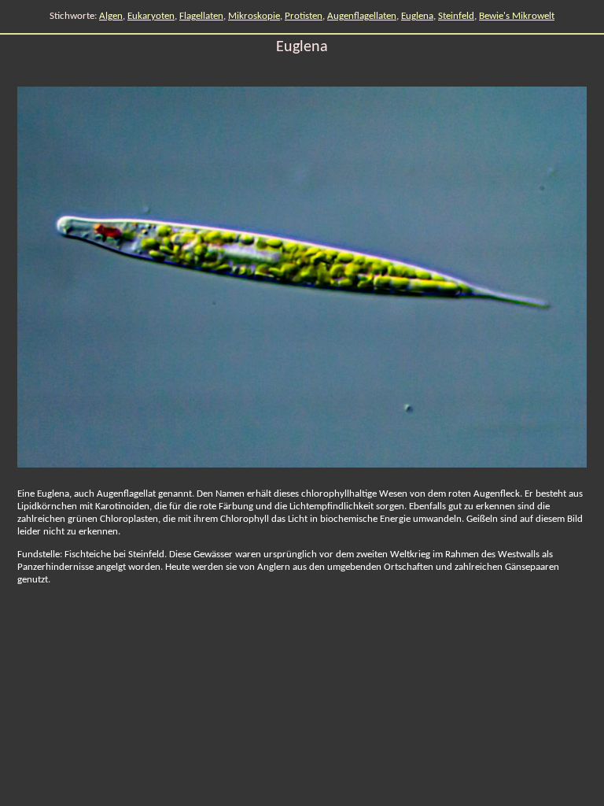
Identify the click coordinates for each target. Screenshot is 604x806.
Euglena (417, 16)
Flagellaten (201, 16)
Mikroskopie (254, 16)
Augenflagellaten (361, 16)
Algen (111, 16)
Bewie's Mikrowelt (516, 16)
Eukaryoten (151, 16)
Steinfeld (456, 16)
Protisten (303, 16)
